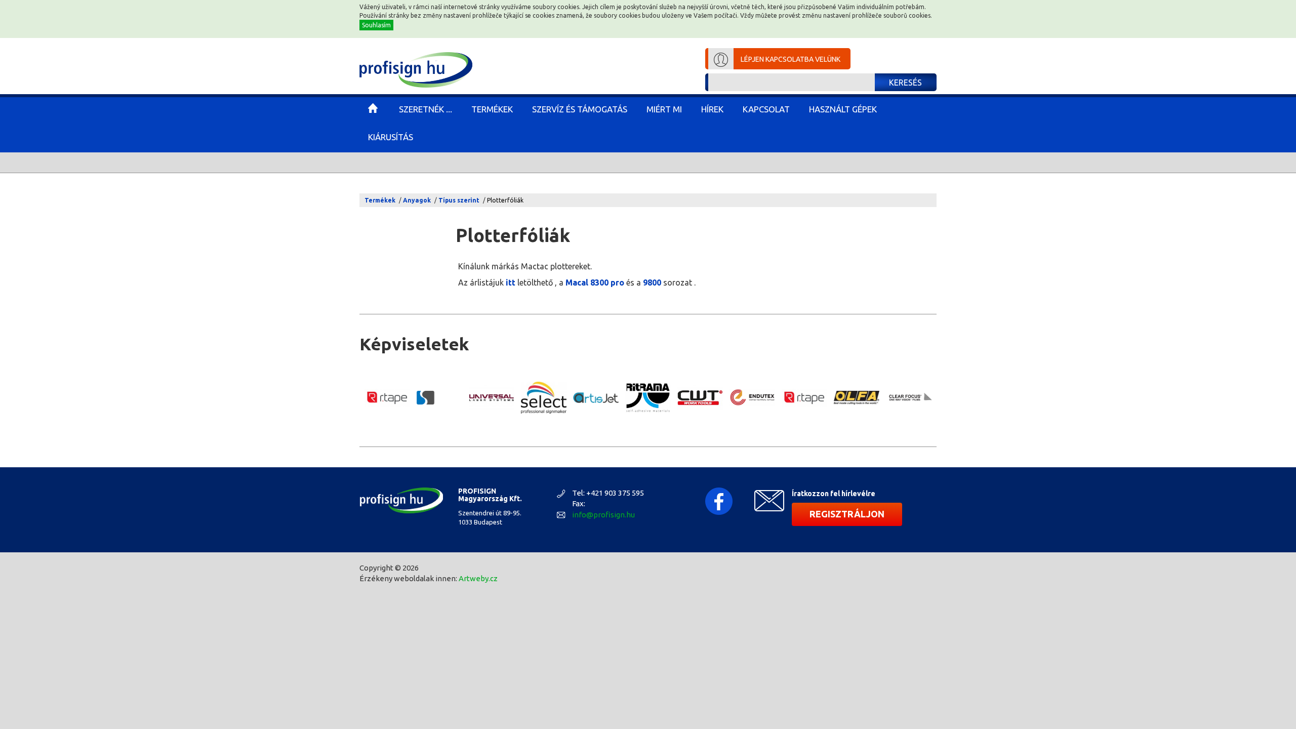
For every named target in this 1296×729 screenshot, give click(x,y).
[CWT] (700, 397)
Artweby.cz (478, 578)
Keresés (905, 82)
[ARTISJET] (596, 398)
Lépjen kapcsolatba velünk (790, 59)
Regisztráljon (846, 514)
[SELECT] (543, 397)
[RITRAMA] (648, 398)
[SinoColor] (439, 397)
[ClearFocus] (908, 397)
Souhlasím (376, 25)
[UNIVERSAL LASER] (491, 397)
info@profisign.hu (603, 514)
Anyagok (417, 200)
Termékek (379, 200)
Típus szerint (458, 200)
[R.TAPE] (387, 398)
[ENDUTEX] (752, 397)
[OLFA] (856, 397)
